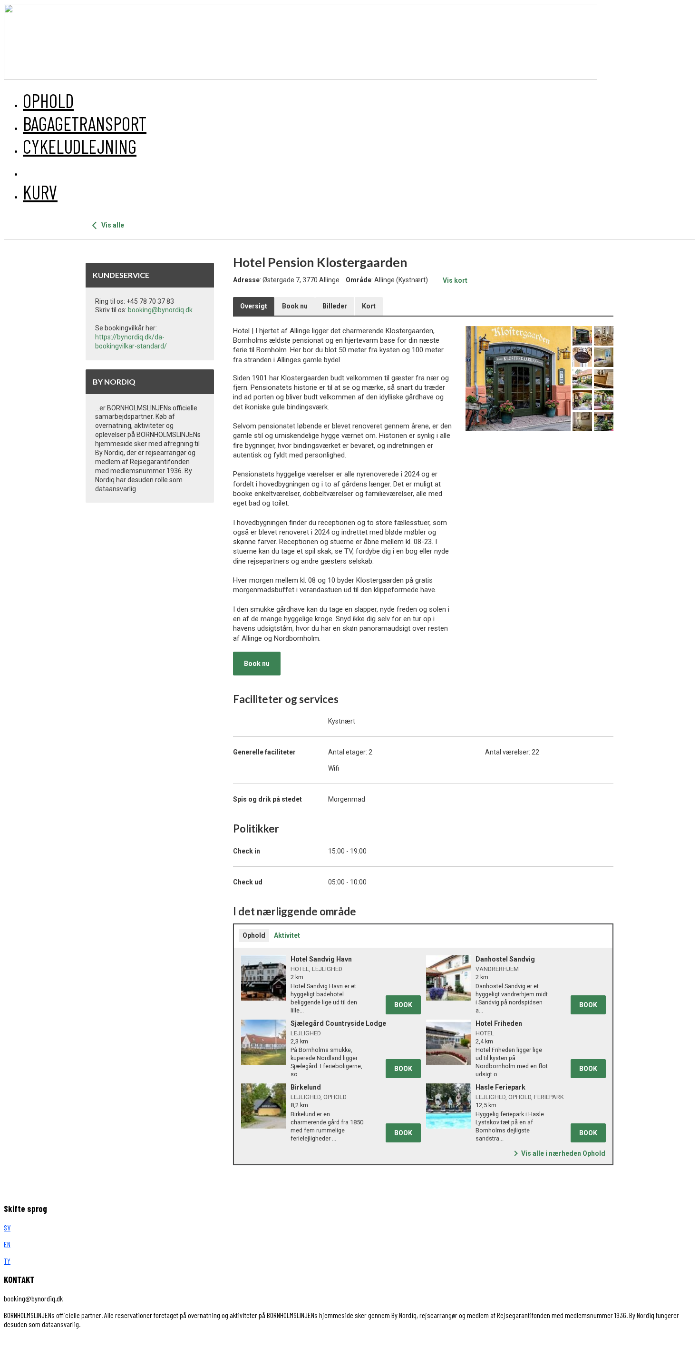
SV (7, 1227)
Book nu (257, 663)
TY (7, 1260)
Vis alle (112, 225)
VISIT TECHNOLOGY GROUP (44, 1340)
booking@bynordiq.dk (160, 310)
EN (7, 1244)
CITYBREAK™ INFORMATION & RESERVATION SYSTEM (200, 1340)
